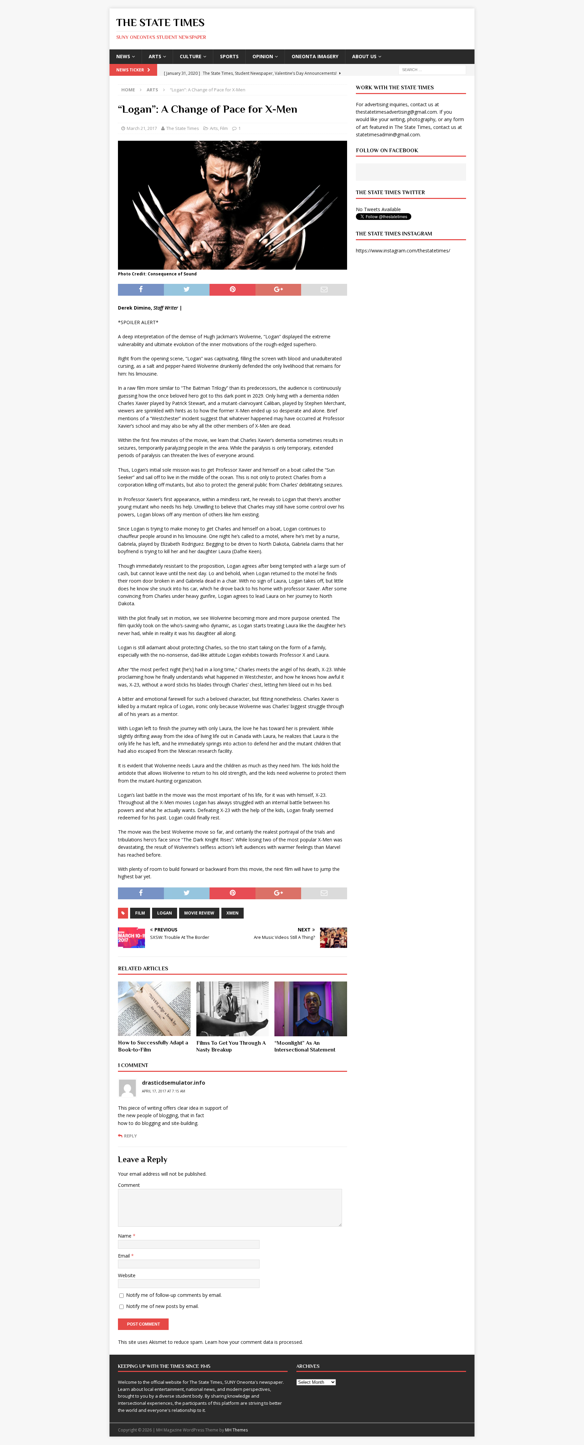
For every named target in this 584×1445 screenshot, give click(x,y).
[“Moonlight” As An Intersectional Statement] (310, 1008)
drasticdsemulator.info (173, 1082)
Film (224, 128)
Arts (155, 56)
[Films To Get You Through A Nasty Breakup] (232, 1008)
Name (125, 1236)
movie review (199, 913)
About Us (364, 56)
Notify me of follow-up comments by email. (174, 1295)
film (140, 913)
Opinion (262, 56)
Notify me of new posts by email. (162, 1306)
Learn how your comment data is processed (253, 1342)
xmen (232, 913)
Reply (130, 1136)
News (123, 56)
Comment (129, 1185)
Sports (229, 56)
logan (164, 913)
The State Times (182, 128)
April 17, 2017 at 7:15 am (163, 1091)
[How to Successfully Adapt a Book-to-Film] (154, 1008)
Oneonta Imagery (315, 56)
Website (127, 1275)
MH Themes (236, 1430)
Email (124, 1255)
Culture (190, 56)
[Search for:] (432, 69)
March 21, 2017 (142, 128)
